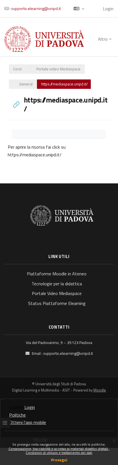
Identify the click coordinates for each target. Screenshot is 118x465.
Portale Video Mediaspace (57, 293)
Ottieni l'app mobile (27, 422)
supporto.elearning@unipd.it (36, 8)
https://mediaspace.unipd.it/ (35, 154)
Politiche (17, 414)
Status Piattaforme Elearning (57, 303)
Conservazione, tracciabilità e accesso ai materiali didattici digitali (59, 448)
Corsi (17, 69)
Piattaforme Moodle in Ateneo (56, 273)
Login (108, 8)
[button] (79, 8)
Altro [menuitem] (103, 39)
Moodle (99, 390)
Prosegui (59, 460)
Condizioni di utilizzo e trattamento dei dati (59, 452)
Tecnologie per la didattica (57, 283)
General (26, 84)
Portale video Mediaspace (58, 69)
